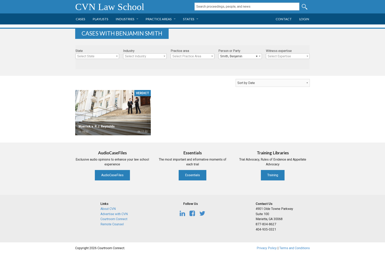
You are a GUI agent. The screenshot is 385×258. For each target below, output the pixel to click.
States (188, 19)
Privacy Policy (267, 248)
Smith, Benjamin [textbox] (239, 56)
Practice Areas (159, 19)
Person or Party (229, 51)
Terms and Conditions (294, 248)
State (79, 51)
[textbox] (97, 56)
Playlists (100, 19)
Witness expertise (279, 51)
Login (304, 19)
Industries (125, 19)
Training (272, 175)
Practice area (180, 51)
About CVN (108, 209)
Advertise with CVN (114, 214)
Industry (129, 51)
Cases (80, 19)
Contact (284, 19)
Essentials (192, 175)
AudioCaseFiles (112, 175)
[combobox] (97, 56)
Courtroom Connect (113, 219)
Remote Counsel (112, 224)
